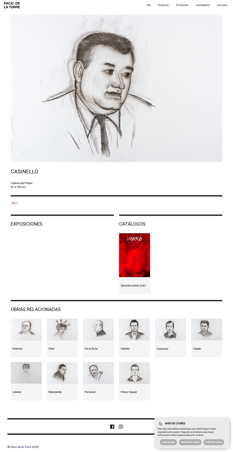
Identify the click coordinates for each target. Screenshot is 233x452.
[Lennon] (26, 373)
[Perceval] (98, 373)
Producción (182, 5)
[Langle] (206, 329)
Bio (149, 5)
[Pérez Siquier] (134, 373)
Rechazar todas (190, 442)
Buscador (222, 5)
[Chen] (62, 329)
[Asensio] (26, 329)
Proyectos (163, 5)
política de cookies (193, 435)
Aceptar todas (213, 442)
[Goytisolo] (170, 329)
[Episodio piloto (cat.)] (134, 255)
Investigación (203, 5)
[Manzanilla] (62, 373)
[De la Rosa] (98, 329)
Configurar (168, 442)
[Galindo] (134, 329)
